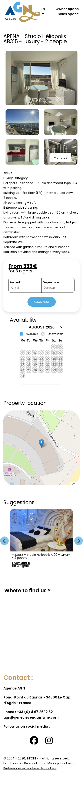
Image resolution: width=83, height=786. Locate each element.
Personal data (34, 763)
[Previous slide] (4, 540)
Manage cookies (59, 763)
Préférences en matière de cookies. (29, 768)
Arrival (15, 282)
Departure (51, 282)
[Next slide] (78, 540)
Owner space (67, 9)
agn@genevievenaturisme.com (31, 718)
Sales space (68, 14)
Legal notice (12, 763)
